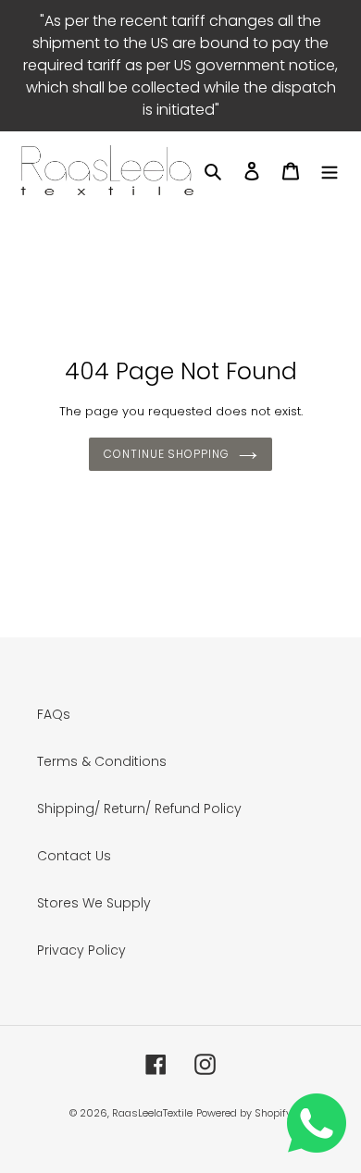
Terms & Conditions (102, 761)
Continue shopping (167, 454)
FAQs (53, 714)
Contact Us (74, 855)
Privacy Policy (81, 950)
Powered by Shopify (244, 1112)
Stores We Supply (94, 903)
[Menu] (329, 170)
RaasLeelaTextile (152, 1112)
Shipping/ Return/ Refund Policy (139, 808)
